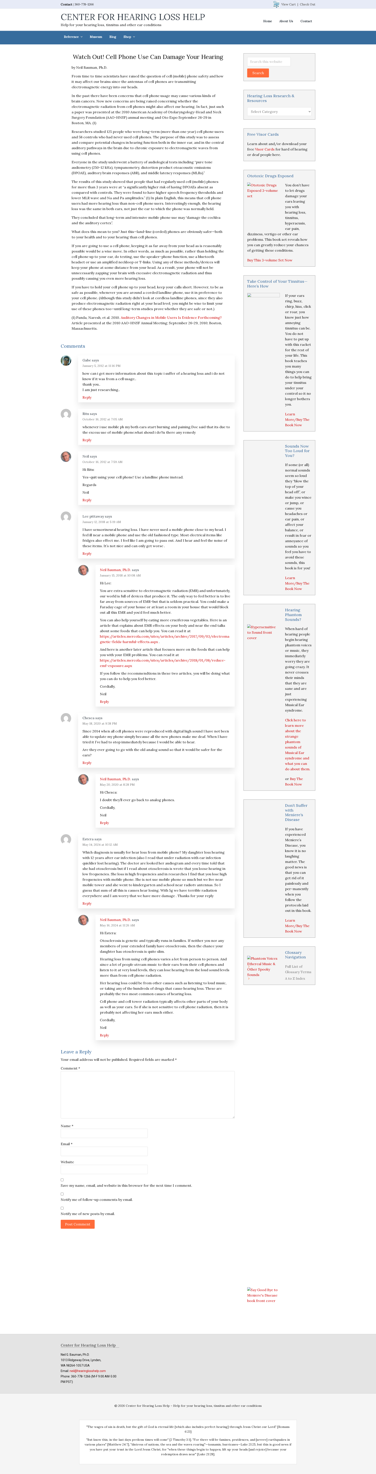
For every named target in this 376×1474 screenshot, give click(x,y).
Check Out (307, 4)
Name (67, 1126)
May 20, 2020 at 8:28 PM (117, 785)
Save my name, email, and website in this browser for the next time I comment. (126, 1185)
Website (67, 1162)
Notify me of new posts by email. (88, 1214)
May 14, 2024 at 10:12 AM (100, 845)
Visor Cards (265, 149)
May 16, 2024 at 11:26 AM (117, 925)
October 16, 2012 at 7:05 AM (102, 419)
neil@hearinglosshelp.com (88, 1371)
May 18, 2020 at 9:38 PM (99, 723)
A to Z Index (295, 978)
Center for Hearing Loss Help (133, 16)
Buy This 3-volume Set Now (269, 260)
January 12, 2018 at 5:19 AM (101, 522)
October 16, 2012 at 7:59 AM (102, 462)
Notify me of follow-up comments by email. (97, 1199)
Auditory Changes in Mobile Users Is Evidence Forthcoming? (171, 317)
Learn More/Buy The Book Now (297, 419)
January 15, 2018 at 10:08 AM (120, 575)
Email (66, 1144)
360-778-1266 (84, 4)
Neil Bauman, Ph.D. (115, 570)
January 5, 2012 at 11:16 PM (101, 366)
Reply (86, 397)
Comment (70, 1068)
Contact (66, 4)
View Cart (288, 4)
